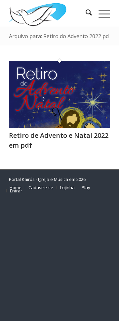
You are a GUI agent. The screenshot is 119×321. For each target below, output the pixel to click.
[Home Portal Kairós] (49, 13)
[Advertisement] (59, 259)
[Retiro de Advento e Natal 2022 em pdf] (59, 126)
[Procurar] (85, 13)
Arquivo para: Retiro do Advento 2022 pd (59, 36)
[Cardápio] (101, 13)
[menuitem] (85, 13)
